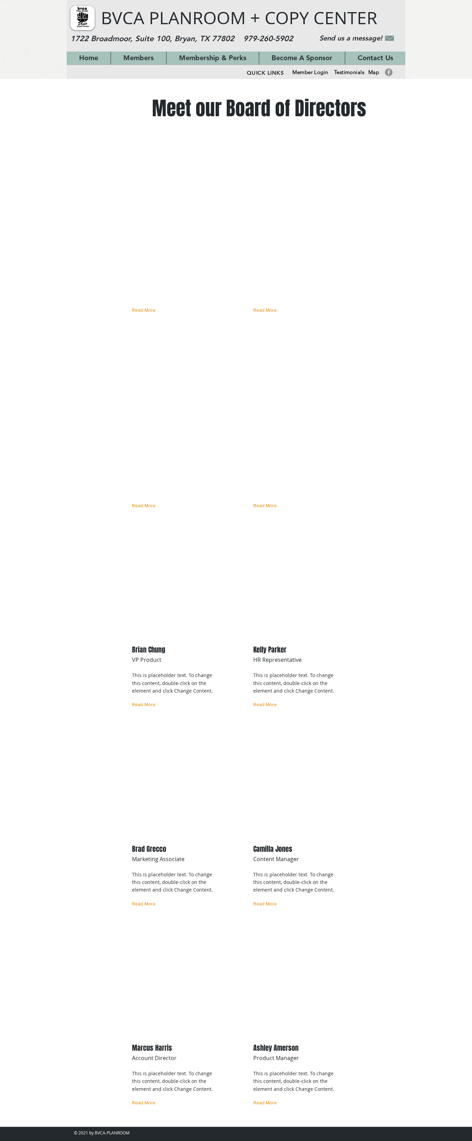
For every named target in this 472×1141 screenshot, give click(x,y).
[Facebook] (389, 72)
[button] (145, 310)
